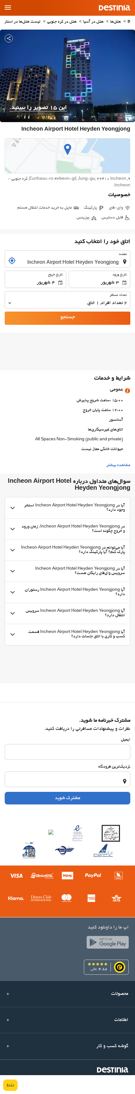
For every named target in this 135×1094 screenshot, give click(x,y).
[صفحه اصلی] (128, 22)
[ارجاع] (12, 261)
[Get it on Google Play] (106, 944)
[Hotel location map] (67, 155)
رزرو (10, 1085)
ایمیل (125, 740)
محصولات (119, 993)
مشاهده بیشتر (118, 465)
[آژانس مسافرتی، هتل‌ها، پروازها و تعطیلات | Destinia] (114, 8)
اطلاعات (121, 1020)
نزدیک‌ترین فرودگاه (114, 767)
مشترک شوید (67, 798)
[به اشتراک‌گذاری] (9, 38)
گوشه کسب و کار (112, 1046)
